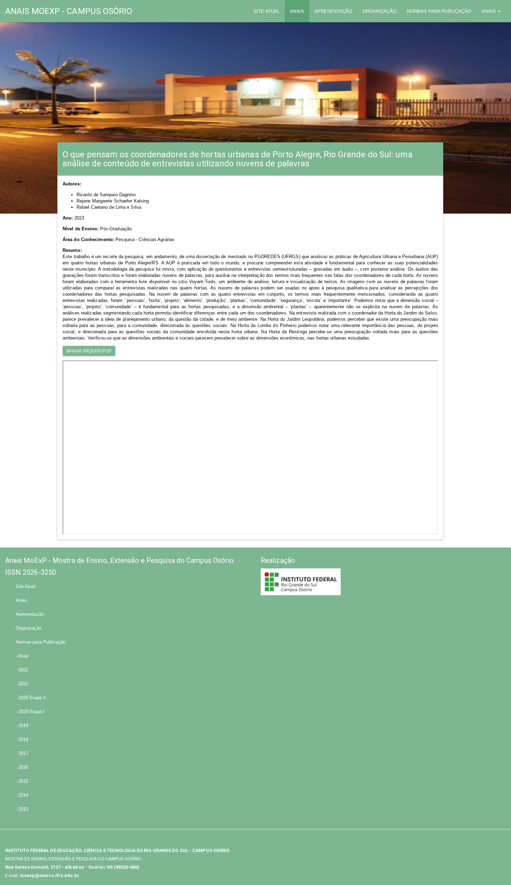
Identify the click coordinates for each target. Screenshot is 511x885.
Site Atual (269, 11)
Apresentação (333, 11)
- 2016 (22, 767)
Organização (379, 11)
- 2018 (22, 739)
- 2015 (22, 781)
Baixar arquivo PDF (89, 351)
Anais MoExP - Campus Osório (68, 11)
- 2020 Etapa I (30, 711)
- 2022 (22, 669)
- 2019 (22, 725)
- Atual (22, 656)
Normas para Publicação (439, 11)
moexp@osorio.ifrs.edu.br (49, 875)
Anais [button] (489, 11)
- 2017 (22, 753)
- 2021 (22, 683)
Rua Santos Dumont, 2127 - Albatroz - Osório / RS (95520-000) (72, 867)
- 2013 (22, 809)
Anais (297, 11)
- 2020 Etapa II (31, 697)
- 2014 (22, 795)
